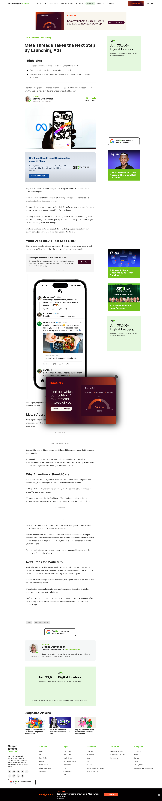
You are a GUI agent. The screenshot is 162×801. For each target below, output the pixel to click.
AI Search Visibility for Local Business (121, 306)
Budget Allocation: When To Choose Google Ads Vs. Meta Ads (35, 732)
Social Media (43, 765)
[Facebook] (22, 771)
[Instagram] (14, 776)
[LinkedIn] (14, 771)
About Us (100, 3)
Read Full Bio (33, 656)
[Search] (152, 3)
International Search (69, 761)
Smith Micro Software (72, 650)
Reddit (65, 775)
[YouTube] (18, 771)
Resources (79, 3)
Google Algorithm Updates (95, 768)
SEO (45, 3)
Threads (46, 188)
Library (89, 758)
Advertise (110, 3)
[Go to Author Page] (28, 99)
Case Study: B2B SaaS (117, 755)
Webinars (90, 3)
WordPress (42, 771)
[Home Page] (18, 4)
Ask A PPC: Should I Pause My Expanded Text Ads (60, 732)
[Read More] (124, 258)
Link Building (67, 751)
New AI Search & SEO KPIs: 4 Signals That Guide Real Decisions (123, 175)
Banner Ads (114, 758)
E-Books (89, 761)
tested (40, 246)
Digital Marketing (67, 3)
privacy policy (69, 700)
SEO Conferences (92, 771)
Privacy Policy (138, 765)
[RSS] (22, 776)
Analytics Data (67, 771)
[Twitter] (26, 771)
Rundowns (90, 755)
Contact (136, 758)
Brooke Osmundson (43, 98)
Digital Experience (45, 768)
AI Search (38, 3)
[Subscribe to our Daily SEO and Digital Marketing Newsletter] (148, 3)
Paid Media (54, 3)
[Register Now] (124, 160)
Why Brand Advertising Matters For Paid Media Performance (84, 732)
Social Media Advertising (42, 622)
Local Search (67, 755)
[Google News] (9, 771)
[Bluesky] (9, 776)
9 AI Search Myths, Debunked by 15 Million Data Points (121, 272)
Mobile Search (67, 758)
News (29, 622)
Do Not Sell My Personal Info (143, 768)
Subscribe (137, 751)
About (136, 755)
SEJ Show (90, 765)
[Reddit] (18, 776)
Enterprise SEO (68, 765)
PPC (64, 768)
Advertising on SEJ (116, 751)
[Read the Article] (35, 722)
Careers (136, 761)
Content (42, 761)
